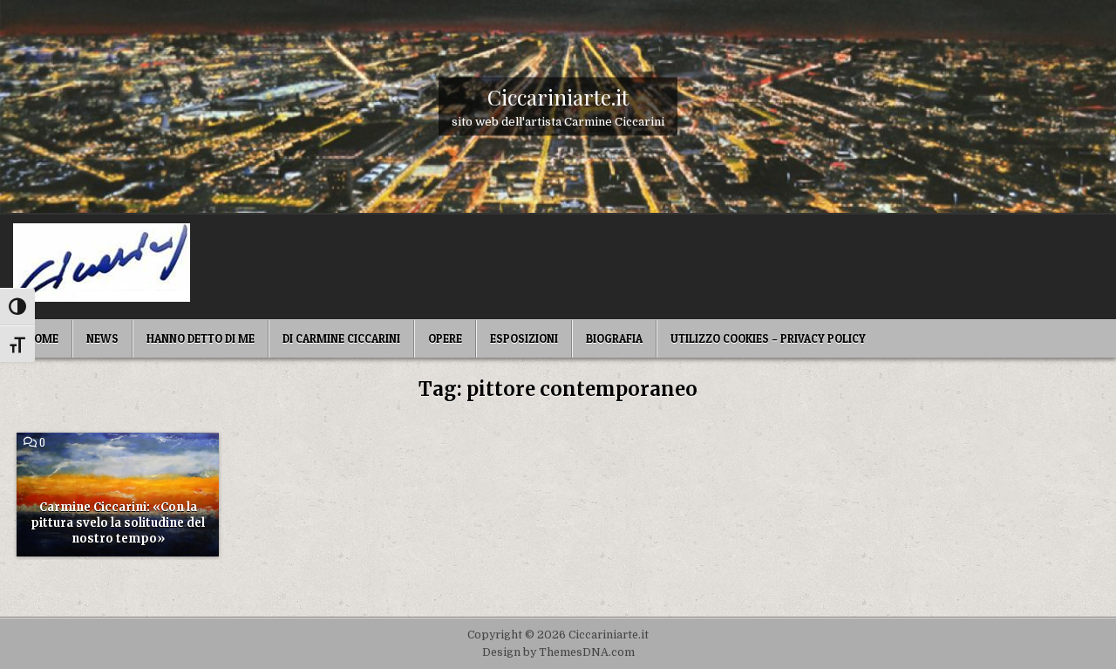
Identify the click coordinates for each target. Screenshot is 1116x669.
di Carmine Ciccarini (341, 338)
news (102, 338)
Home (42, 338)
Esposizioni (524, 338)
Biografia (614, 338)
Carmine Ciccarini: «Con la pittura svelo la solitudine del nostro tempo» (118, 523)
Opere (445, 338)
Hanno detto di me (200, 338)
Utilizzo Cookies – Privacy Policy (768, 338)
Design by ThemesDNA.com (558, 652)
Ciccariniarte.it (558, 96)
